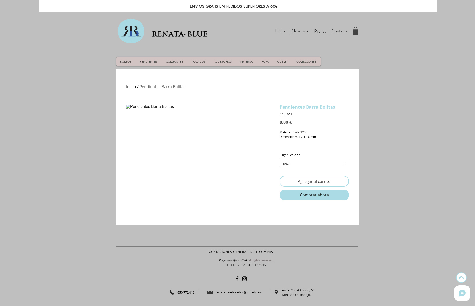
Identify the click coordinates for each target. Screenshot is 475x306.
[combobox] (314, 163)
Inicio (131, 86)
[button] (355, 31)
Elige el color (290, 155)
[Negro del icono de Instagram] (244, 279)
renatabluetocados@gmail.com (239, 292)
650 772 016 (185, 292)
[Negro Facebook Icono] (237, 279)
